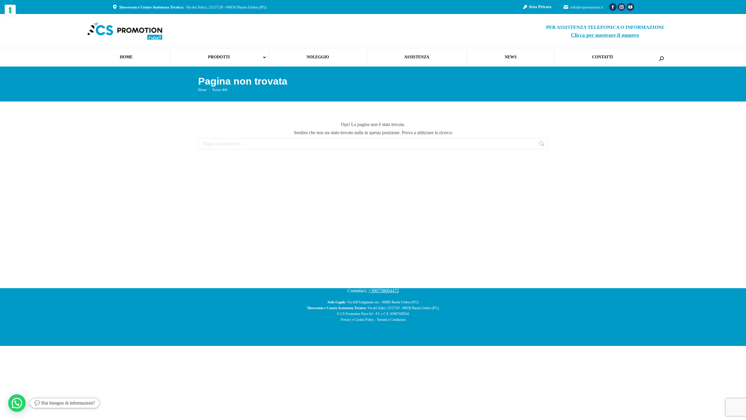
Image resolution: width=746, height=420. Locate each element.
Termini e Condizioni (391, 320)
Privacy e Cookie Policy (357, 320)
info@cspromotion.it (586, 7)
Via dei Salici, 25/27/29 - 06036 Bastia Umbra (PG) (226, 7)
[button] (17, 403)
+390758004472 (383, 290)
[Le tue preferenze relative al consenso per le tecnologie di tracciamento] (10, 10)
